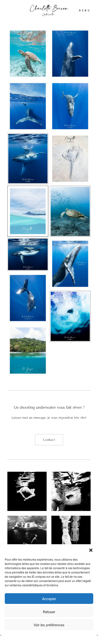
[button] (90, 550)
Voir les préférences (49, 624)
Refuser (49, 611)
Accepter (49, 598)
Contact (49, 440)
